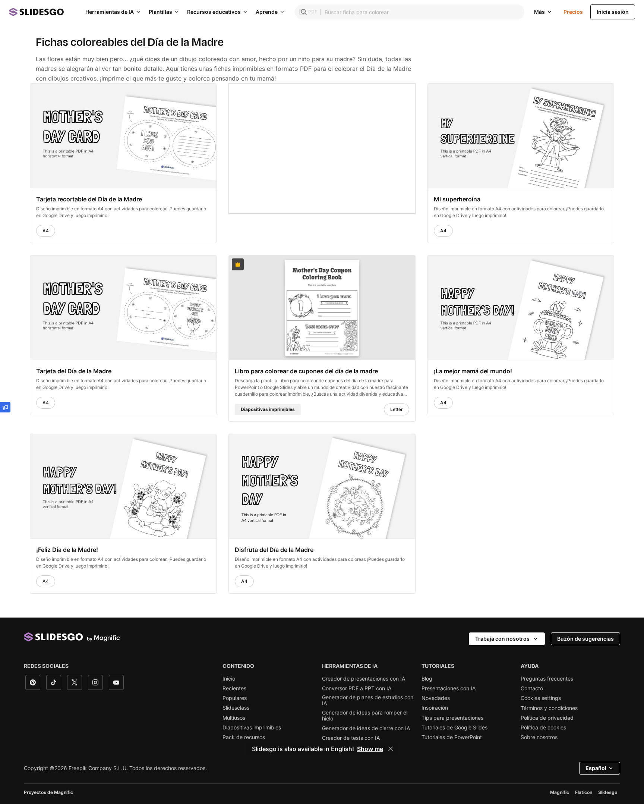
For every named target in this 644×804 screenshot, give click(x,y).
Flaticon (583, 792)
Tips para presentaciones (452, 718)
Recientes (234, 688)
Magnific (559, 792)
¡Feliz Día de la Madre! (67, 549)
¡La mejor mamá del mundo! (473, 371)
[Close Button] (390, 749)
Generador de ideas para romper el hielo (364, 716)
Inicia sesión (613, 12)
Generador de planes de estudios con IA (367, 700)
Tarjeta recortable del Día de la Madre (89, 199)
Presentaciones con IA (449, 688)
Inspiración (435, 708)
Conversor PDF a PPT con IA (356, 688)
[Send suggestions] (5, 407)
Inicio (228, 679)
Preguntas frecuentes (547, 679)
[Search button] (304, 11)
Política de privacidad (547, 718)
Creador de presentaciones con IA (363, 679)
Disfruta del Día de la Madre (274, 549)
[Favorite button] (192, 92)
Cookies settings (541, 698)
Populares (234, 698)
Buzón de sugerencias (585, 638)
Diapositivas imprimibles (251, 728)
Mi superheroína (457, 199)
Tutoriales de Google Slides (454, 728)
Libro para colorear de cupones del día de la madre (306, 371)
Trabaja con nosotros (502, 638)
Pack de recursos (243, 737)
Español (595, 768)
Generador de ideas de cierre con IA (366, 728)
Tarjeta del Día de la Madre (73, 371)
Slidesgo (607, 792)
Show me (370, 748)
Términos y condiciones (549, 708)
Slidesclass (235, 708)
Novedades (436, 698)
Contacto (532, 688)
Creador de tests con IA (351, 738)
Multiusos (233, 718)
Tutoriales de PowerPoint (452, 737)
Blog (427, 679)
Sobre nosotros (539, 737)
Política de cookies (543, 728)
